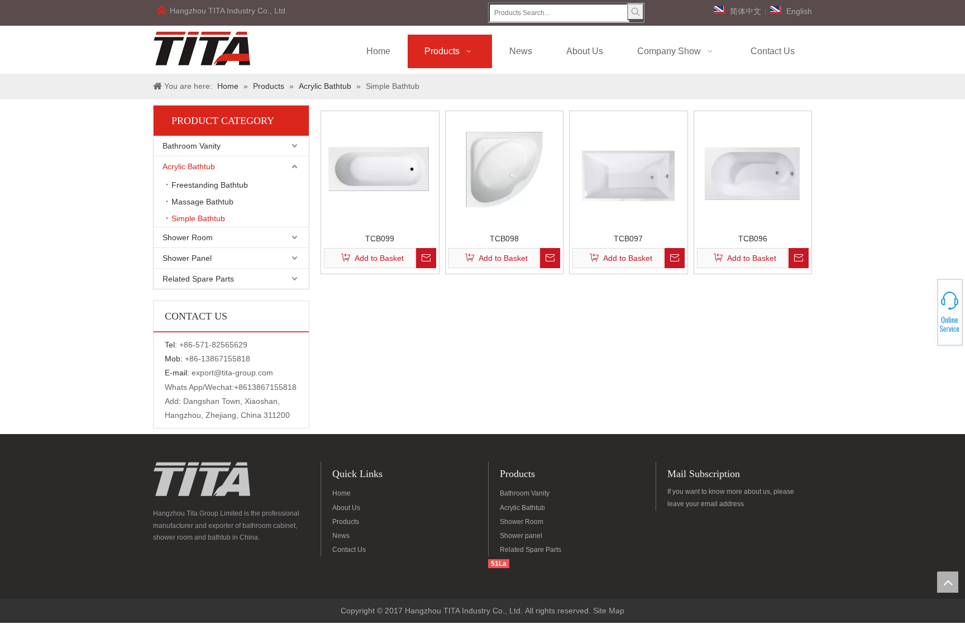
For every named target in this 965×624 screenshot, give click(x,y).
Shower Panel (187, 258)
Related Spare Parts (198, 278)
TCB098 (504, 238)
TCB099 (379, 238)
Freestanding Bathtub (209, 184)
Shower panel (521, 536)
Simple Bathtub (198, 218)
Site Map (608, 610)
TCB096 (752, 238)
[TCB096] (753, 169)
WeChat (924, 305)
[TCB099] (380, 169)
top (947, 582)
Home (341, 493)
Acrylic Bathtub (189, 166)
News (341, 536)
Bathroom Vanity (192, 145)
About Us (346, 508)
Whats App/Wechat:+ (201, 387)
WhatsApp (924, 308)
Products (345, 522)
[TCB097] (628, 169)
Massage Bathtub (202, 201)
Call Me (924, 312)
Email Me (924, 315)
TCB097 (628, 238)
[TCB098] (504, 169)
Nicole (924, 318)
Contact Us (349, 550)
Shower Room (188, 237)
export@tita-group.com (232, 372)
